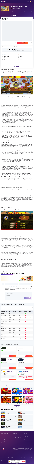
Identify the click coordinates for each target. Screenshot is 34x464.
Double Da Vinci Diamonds (3, 326)
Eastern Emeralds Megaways (3, 317)
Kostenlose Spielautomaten (5, 441)
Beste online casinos (4, 435)
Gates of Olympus (8, 412)
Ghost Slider (3, 338)
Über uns (24, 435)
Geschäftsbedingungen (26, 438)
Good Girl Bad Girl (25, 412)
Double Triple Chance (3, 332)
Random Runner (3, 315)
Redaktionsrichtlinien (26, 439)
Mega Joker (7, 415)
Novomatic (4, 54)
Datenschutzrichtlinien (26, 436)
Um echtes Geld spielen (22, 42)
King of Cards (3, 334)
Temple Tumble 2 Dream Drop (3, 323)
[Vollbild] (31, 43)
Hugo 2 (2, 319)
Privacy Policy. (17, 462)
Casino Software (3, 444)
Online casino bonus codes (4, 438)
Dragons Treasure (4, 328)
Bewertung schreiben (28, 298)
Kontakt (24, 442)
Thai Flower (3, 330)
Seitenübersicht (25, 444)
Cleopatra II (24, 419)
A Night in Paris (8, 419)
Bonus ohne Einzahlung (4, 439)
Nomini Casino (25, 371)
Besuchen (12, 379)
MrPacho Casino (9, 371)
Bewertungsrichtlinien (26, 441)
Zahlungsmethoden (3, 442)
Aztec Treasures (3, 336)
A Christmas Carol (4, 321)
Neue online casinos (3, 436)
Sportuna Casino (9, 359)
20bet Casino (25, 359)
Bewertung (5, 379)
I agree (24, 461)
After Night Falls (8, 426)
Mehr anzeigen (13, 15)
